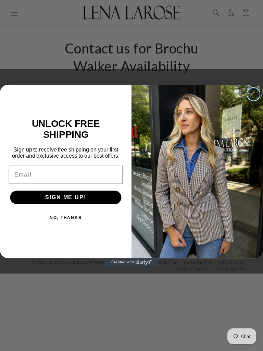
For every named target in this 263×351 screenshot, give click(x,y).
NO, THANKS (66, 217)
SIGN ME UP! (65, 197)
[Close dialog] (254, 94)
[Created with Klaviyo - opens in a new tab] (131, 262)
